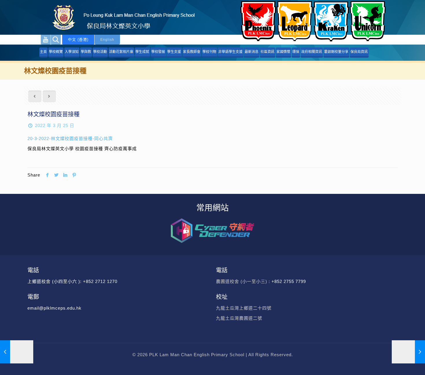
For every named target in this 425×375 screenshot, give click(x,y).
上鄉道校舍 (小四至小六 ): (55, 281)
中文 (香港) (78, 39)
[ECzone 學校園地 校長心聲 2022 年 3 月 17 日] (16, 351)
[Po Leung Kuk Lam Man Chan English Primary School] (118, 17)
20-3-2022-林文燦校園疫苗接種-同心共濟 (70, 138)
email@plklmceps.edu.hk (54, 308)
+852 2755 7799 (289, 281)
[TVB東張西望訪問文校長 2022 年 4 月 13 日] (408, 351)
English (107, 40)
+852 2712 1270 (100, 281)
